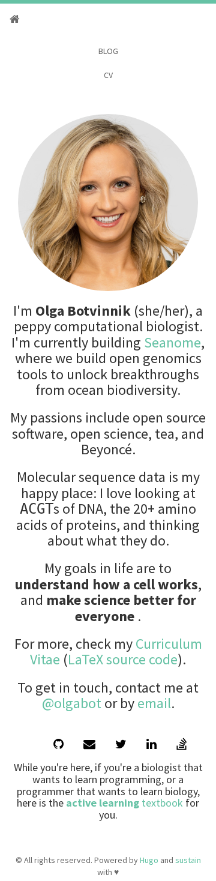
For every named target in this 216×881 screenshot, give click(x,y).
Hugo (149, 860)
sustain (188, 860)
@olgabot (71, 703)
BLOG (108, 51)
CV (108, 75)
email (154, 703)
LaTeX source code (123, 659)
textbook (124, 803)
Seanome (172, 342)
